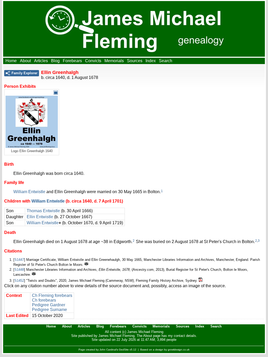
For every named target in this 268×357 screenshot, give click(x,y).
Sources (134, 61)
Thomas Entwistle (43, 211)
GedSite (124, 349)
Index (151, 61)
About (25, 61)
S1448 (19, 270)
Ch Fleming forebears (52, 295)
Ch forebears (44, 300)
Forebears (72, 61)
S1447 (19, 260)
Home (11, 61)
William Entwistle (29, 191)
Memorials (114, 61)
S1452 (19, 281)
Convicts (93, 61)
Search (165, 61)
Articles (41, 61)
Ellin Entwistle (40, 217)
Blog (55, 61)
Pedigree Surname (49, 309)
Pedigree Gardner (48, 305)
